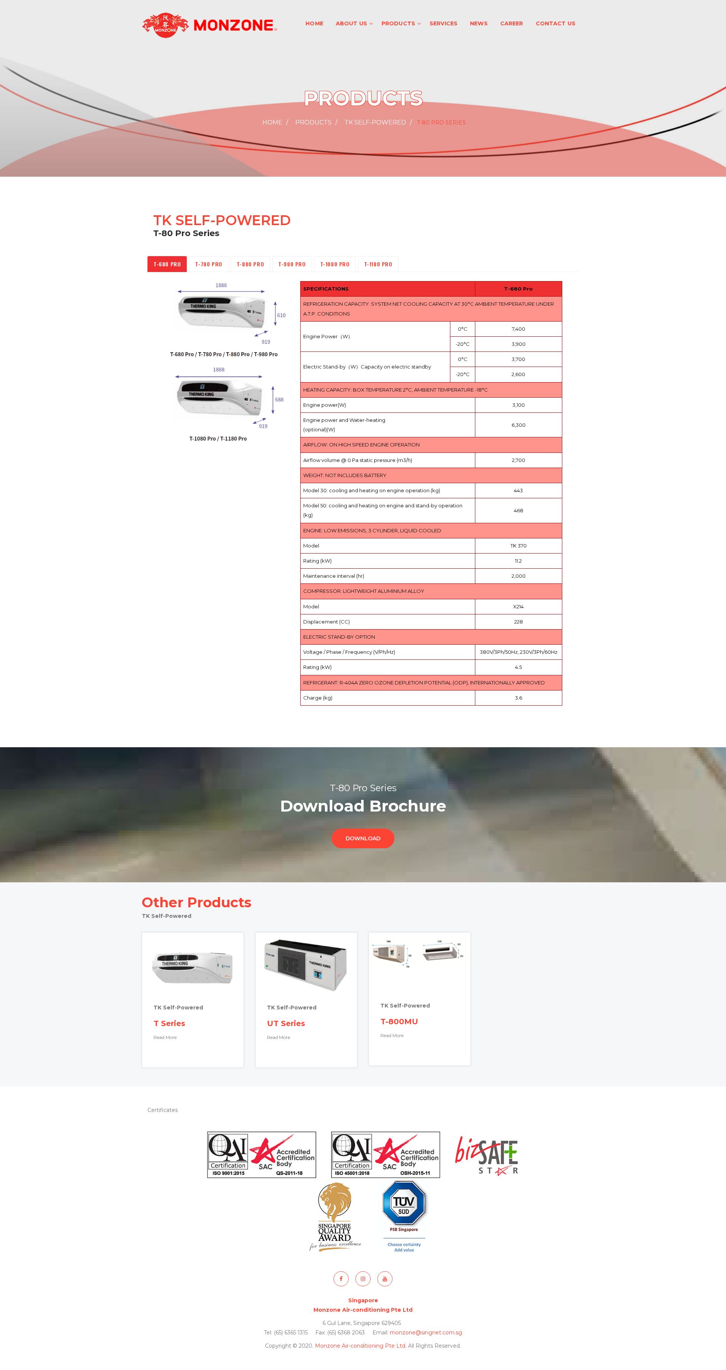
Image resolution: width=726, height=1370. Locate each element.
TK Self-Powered (375, 122)
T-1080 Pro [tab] (335, 264)
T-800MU (399, 1021)
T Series (169, 1023)
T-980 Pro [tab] (292, 264)
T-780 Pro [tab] (208, 264)
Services (444, 23)
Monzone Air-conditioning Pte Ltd (360, 1345)
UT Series (286, 1023)
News (479, 23)
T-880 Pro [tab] (250, 264)
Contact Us (556, 23)
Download (363, 838)
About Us (351, 23)
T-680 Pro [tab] (167, 264)
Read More (165, 1037)
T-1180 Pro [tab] (378, 264)
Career (511, 23)
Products (398, 23)
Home (314, 23)
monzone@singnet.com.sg (426, 1332)
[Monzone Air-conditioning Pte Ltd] (210, 24)
